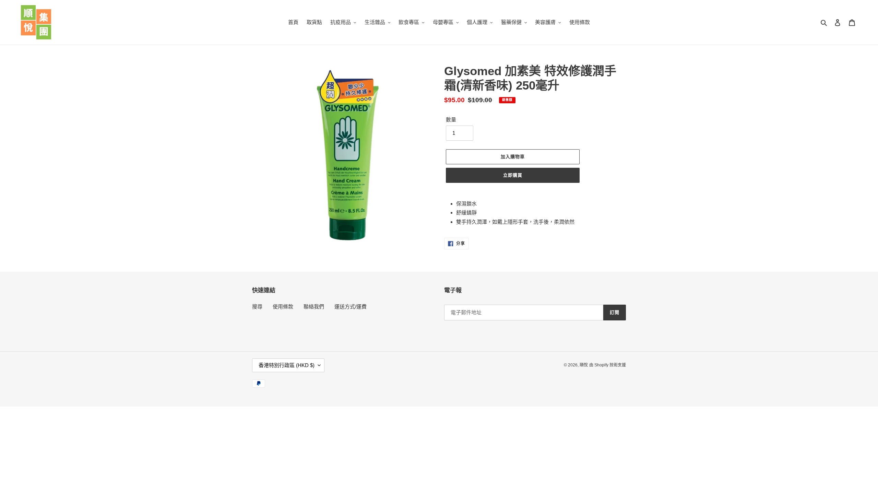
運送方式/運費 (350, 306)
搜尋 (257, 306)
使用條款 (283, 306)
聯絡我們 (314, 306)
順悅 (584, 365)
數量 (451, 119)
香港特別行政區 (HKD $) (287, 365)
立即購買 (512, 175)
